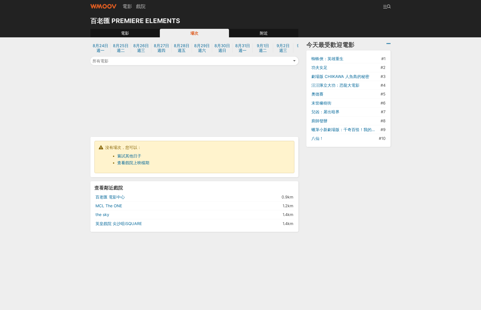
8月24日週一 (100, 48)
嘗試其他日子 (129, 155)
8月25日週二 (121, 48)
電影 (127, 6)
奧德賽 (317, 93)
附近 (264, 33)
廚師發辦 (319, 120)
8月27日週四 (161, 48)
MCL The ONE (108, 205)
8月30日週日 (222, 48)
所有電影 (100, 60)
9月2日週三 (283, 48)
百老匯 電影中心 (110, 196)
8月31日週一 (242, 48)
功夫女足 (319, 67)
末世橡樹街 (321, 103)
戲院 (141, 6)
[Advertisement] (194, 100)
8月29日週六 (202, 48)
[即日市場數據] (389, 43)
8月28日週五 (181, 48)
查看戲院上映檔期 (133, 162)
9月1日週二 (263, 48)
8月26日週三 (141, 48)
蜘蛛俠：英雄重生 (327, 58)
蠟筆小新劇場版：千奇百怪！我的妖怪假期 (345, 129)
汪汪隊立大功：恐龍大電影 (335, 85)
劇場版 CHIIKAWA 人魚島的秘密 (340, 76)
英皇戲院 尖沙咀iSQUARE (118, 223)
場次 (194, 33)
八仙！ (317, 138)
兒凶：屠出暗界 (325, 111)
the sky (102, 214)
